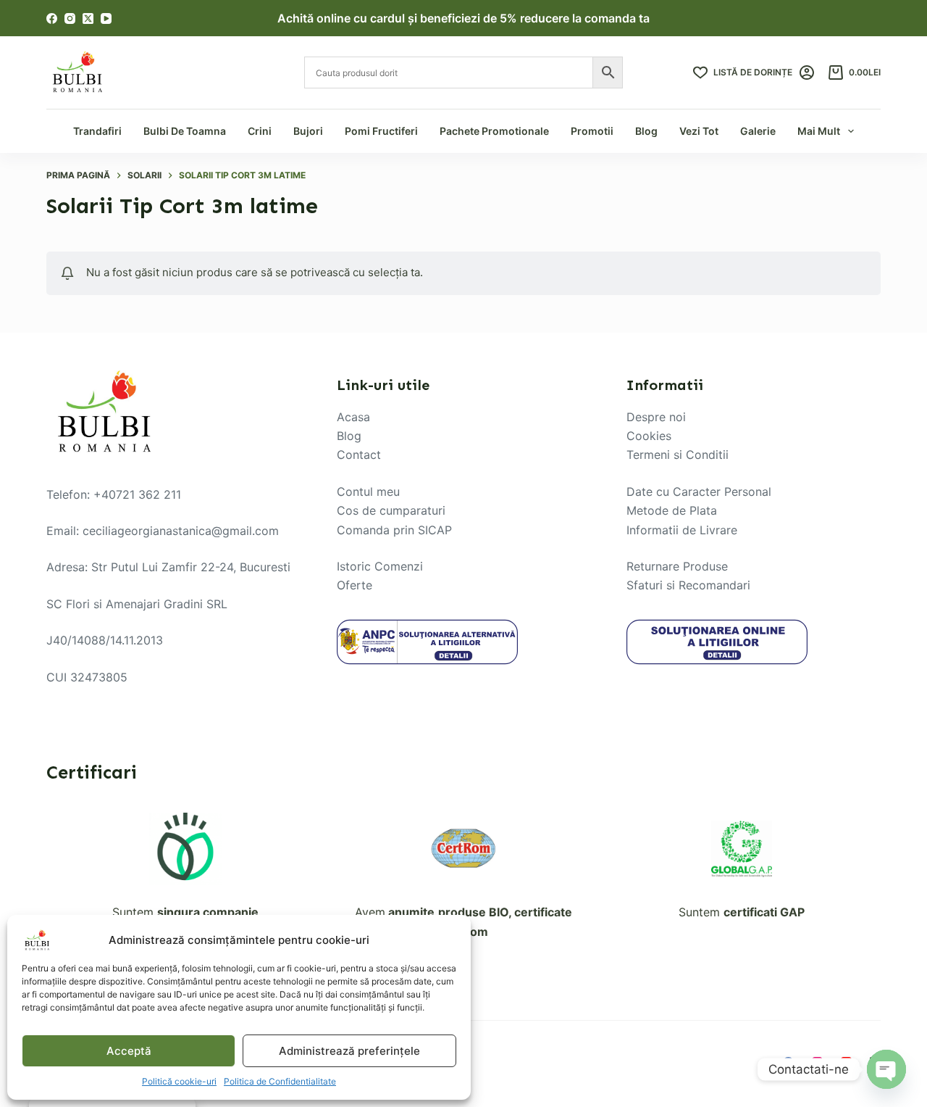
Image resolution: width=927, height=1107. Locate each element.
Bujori (308, 131)
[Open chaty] (886, 1069)
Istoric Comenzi (380, 566)
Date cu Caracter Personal (698, 491)
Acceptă (128, 1051)
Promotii (592, 131)
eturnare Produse (681, 566)
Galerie (758, 131)
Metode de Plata (671, 510)
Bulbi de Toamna (184, 131)
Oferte (354, 585)
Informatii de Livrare (681, 530)
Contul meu (368, 491)
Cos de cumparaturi (391, 510)
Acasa (353, 417)
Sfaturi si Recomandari (688, 585)
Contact (359, 454)
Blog (646, 131)
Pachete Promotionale (494, 131)
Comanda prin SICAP (394, 530)
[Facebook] (51, 18)
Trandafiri (97, 131)
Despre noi (656, 417)
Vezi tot (698, 131)
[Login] (807, 72)
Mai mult (818, 131)
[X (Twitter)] (88, 18)
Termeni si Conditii (677, 454)
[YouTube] (106, 18)
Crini (260, 131)
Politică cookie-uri (179, 1081)
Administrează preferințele (349, 1051)
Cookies (648, 435)
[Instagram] (69, 18)
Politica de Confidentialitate (280, 1081)
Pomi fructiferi (381, 131)
